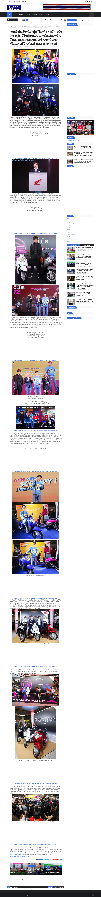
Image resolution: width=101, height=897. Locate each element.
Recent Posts (73, 245)
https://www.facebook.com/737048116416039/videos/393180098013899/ (35, 783)
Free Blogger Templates (24, 895)
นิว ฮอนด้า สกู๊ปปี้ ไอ (17, 26)
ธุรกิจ (14, 14)
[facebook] (87, 1)
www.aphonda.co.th (15, 854)
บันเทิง (40, 14)
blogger (50, 887)
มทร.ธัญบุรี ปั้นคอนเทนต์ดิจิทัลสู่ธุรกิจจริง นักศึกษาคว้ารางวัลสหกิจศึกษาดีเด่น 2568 (82, 147)
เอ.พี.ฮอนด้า (27, 26)
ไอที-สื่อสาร (22, 14)
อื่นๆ (68, 239)
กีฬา (68, 232)
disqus (55, 887)
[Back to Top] (93, 895)
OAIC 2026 (47, 867)
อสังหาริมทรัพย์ (70, 224)
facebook (61, 887)
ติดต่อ (68, 241)
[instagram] (91, 1)
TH (31, 26)
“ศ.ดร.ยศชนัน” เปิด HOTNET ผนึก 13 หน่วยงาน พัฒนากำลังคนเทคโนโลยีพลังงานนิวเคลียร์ (83, 294)
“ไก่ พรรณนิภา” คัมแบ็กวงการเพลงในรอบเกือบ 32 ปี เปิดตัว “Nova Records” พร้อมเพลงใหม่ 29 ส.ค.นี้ (85, 278)
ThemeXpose (15, 895)
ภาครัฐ (47, 14)
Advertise (24, 1)
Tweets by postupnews (73, 140)
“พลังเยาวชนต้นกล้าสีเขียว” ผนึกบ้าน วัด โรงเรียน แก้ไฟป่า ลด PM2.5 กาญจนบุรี (18, 871)
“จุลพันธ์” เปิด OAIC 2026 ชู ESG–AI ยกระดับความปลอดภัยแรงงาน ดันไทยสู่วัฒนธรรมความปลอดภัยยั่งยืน (52, 871)
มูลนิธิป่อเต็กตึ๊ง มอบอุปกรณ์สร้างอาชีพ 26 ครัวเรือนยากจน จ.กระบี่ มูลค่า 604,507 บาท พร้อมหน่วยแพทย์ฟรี (84, 271)
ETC (69, 310)
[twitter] (89, 1)
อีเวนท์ (28, 14)
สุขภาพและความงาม (71, 234)
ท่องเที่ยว (34, 14)
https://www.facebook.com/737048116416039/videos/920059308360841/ (35, 844)
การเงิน (68, 231)
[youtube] (85, 1)
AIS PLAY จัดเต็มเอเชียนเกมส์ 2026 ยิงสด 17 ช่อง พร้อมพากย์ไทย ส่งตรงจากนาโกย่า (84, 300)
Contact (18, 1)
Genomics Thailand (38, 20)
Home (10, 1)
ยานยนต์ (23, 26)
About (13, 1)
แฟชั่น (68, 236)
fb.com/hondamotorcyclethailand (19, 856)
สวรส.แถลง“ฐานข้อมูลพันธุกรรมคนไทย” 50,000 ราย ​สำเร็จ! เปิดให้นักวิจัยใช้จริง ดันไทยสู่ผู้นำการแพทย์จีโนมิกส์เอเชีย (69, 20)
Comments (87, 245)
